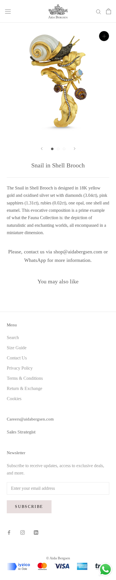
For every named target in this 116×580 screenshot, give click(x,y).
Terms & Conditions (25, 378)
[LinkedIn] (36, 532)
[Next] (74, 148)
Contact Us (17, 357)
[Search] (98, 11)
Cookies (14, 398)
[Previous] (42, 148)
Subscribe (29, 506)
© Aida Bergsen (58, 558)
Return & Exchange (24, 388)
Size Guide (16, 347)
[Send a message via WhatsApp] (105, 569)
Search (13, 337)
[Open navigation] (8, 11)
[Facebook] (9, 532)
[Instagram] (22, 532)
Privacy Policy (20, 368)
